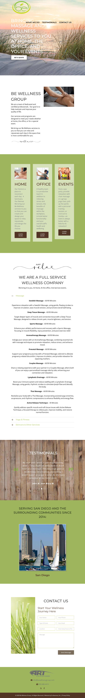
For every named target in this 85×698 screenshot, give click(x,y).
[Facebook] (44, 688)
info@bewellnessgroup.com (43, 680)
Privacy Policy (66, 695)
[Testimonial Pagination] (39, 488)
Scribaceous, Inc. (56, 695)
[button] (42, 295)
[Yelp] (41, 688)
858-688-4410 (43, 684)
